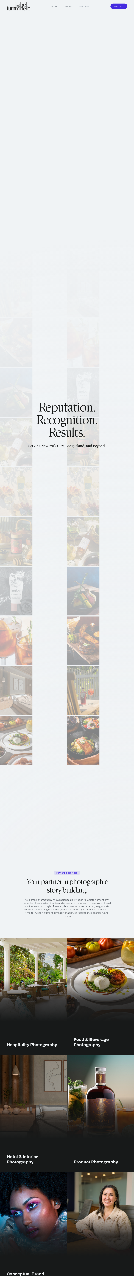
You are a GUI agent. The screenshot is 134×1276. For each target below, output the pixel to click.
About (68, 6)
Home (54, 6)
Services (84, 6)
